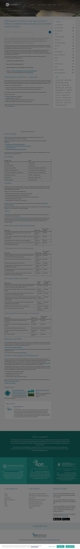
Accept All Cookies (70, 546)
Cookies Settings (51, 546)
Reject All (61, 546)
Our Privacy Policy (34, 546)
